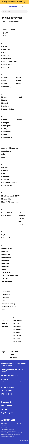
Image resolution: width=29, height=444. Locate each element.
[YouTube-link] (6, 394)
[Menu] (3, 6)
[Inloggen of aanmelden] (22, 6)
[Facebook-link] (2, 394)
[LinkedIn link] (12, 394)
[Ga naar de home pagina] (13, 6)
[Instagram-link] (9, 394)
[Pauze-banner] (24, 2)
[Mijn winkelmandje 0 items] (26, 6)
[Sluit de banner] (26, 2)
